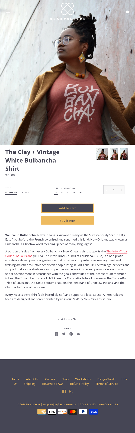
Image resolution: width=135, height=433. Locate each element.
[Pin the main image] (71, 333)
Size (64, 188)
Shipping (30, 384)
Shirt (75, 319)
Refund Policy (79, 384)
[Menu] (8, 12)
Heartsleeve (63, 319)
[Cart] (128, 11)
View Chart (69, 188)
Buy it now (68, 221)
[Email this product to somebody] (78, 333)
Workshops (83, 379)
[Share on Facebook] (56, 333)
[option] (102, 154)
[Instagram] (71, 391)
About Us (32, 379)
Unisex (24, 192)
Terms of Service (106, 384)
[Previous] (96, 153)
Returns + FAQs (52, 384)
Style (8, 188)
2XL (80, 192)
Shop (65, 379)
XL (74, 192)
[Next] (129, 153)
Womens (11, 192)
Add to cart (67, 208)
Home (15, 379)
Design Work (106, 379)
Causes (50, 379)
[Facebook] (64, 391)
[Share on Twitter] (64, 333)
